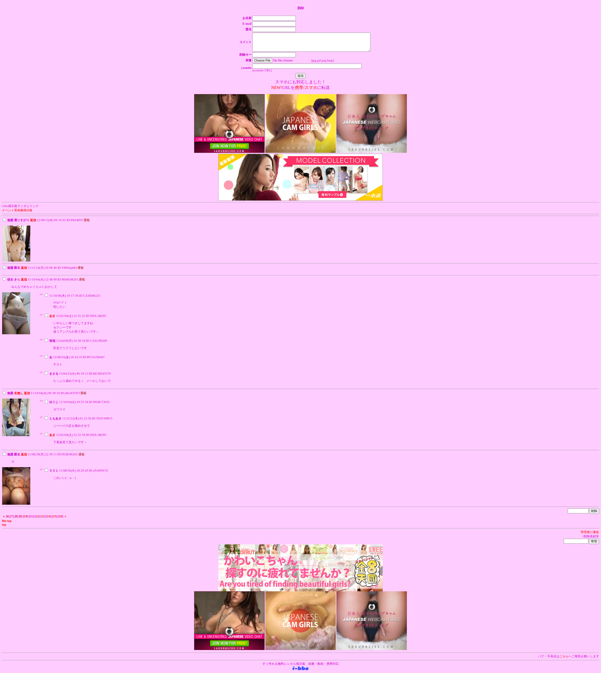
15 (54, 516)
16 (60, 516)
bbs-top (7, 521)
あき (52, 316)
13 (43, 516)
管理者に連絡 (590, 532)
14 (48, 516)
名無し (18, 393)
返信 (33, 220)
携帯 (299, 87)
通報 (87, 220)
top (4, 524)
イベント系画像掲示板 (17, 210)
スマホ (310, 87)
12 (37, 516)
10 (25, 516)
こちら (564, 656)
